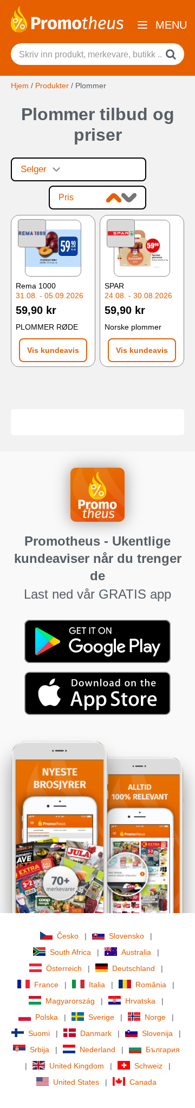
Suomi (39, 1033)
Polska (46, 1017)
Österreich (64, 968)
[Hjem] (67, 18)
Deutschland (133, 968)
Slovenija (157, 1033)
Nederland (97, 1049)
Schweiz (148, 1065)
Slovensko (126, 936)
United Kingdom (76, 1065)
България (163, 1049)
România (150, 984)
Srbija (39, 1049)
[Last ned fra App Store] (97, 693)
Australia (136, 952)
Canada (143, 1082)
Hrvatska (140, 1000)
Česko (68, 936)
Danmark (96, 1033)
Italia (97, 984)
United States (76, 1082)
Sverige (101, 1017)
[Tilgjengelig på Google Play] (97, 641)
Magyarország (70, 1000)
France (46, 984)
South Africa (70, 952)
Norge (155, 1017)
